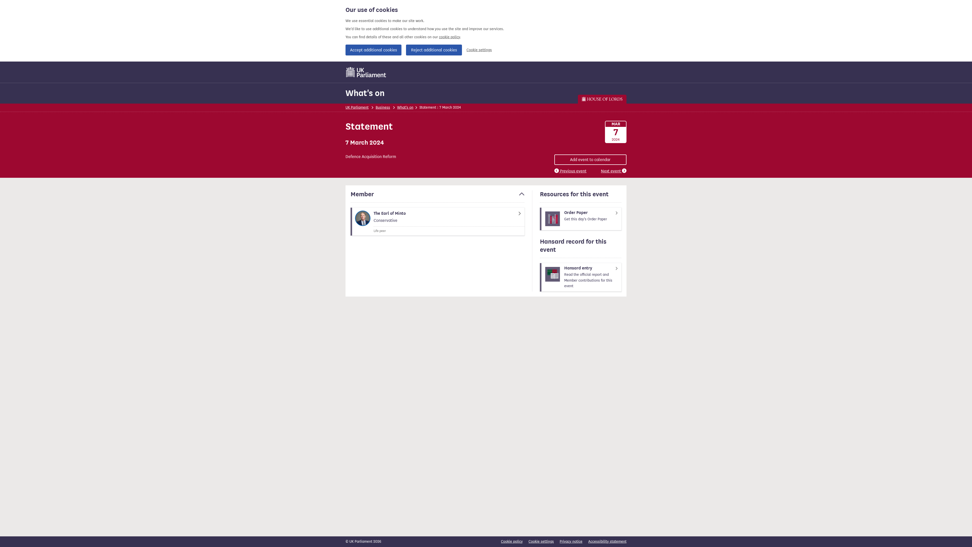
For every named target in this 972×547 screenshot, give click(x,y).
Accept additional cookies (373, 50)
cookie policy (449, 37)
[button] (437, 196)
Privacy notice (571, 541)
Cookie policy (512, 541)
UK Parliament (357, 107)
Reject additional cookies (434, 50)
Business (383, 107)
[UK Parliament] (366, 72)
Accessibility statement (607, 541)
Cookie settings (479, 50)
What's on (365, 93)
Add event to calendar (590, 159)
